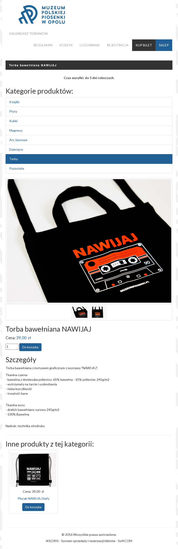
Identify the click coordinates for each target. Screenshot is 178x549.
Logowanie (90, 45)
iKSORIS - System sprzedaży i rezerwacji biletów (80, 541)
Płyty (13, 111)
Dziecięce (16, 149)
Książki (14, 102)
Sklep (164, 45)
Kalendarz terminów (28, 33)
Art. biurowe (18, 140)
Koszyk (66, 45)
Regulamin (42, 45)
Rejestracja (118, 45)
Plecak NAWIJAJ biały (33, 498)
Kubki (13, 121)
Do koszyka (33, 507)
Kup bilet (144, 45)
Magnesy (15, 130)
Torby (13, 159)
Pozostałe (16, 168)
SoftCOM (125, 541)
